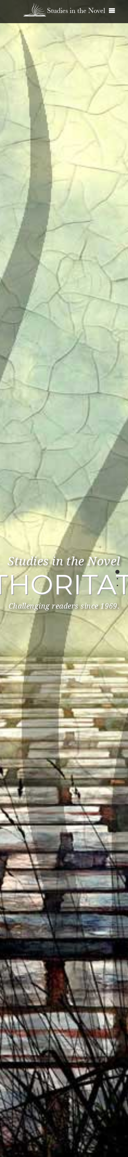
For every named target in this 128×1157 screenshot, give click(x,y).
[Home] (64, 6)
